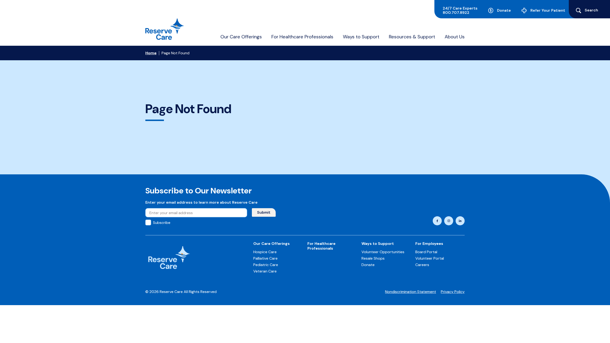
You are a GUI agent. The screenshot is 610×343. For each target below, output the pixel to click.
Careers (422, 264)
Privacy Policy (453, 291)
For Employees (429, 243)
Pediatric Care (265, 264)
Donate (504, 10)
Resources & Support (412, 37)
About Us (455, 37)
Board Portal (426, 251)
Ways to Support (361, 37)
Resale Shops (373, 258)
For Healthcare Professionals (302, 37)
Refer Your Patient (547, 10)
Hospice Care (265, 251)
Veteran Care (265, 271)
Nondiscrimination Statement (410, 291)
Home (151, 52)
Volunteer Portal (429, 258)
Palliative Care (265, 258)
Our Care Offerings (241, 37)
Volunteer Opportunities (382, 251)
